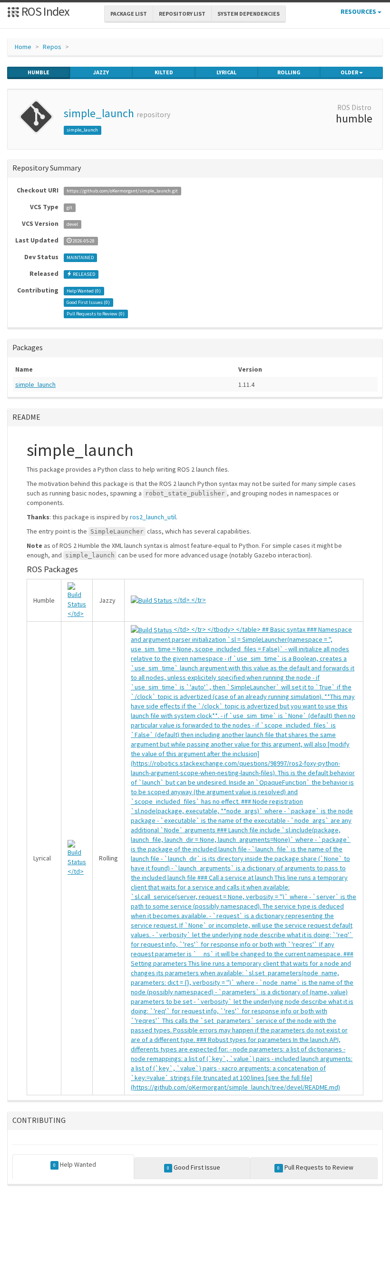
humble (38, 72)
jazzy (101, 72)
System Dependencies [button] (248, 13)
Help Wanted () (84, 291)
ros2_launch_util (153, 517)
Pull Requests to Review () (96, 314)
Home (23, 46)
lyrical (226, 72)
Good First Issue (193, 1167)
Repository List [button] (182, 13)
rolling (289, 72)
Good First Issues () (88, 302)
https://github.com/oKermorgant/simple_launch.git (122, 191)
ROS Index (44, 11)
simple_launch (99, 113)
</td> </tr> (189, 600)
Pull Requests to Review (315, 1167)
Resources (359, 11)
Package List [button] (128, 13)
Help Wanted (74, 1164)
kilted (164, 72)
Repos (52, 46)
